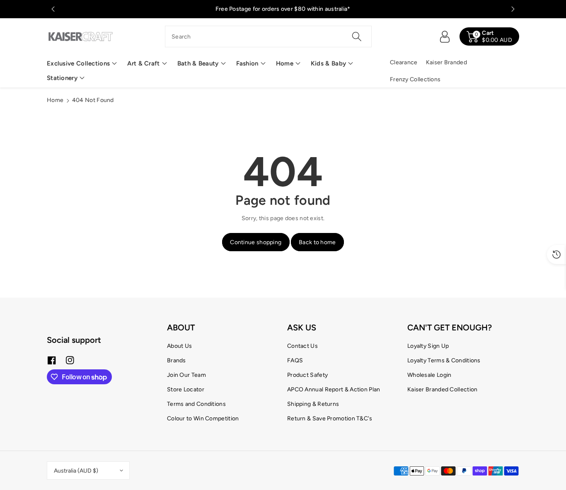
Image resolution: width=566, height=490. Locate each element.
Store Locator (185, 389)
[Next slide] (512, 9)
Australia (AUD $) (76, 470)
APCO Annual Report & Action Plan (333, 389)
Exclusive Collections (78, 63)
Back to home (317, 242)
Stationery (62, 78)
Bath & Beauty (198, 63)
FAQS (295, 360)
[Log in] (444, 36)
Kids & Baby (328, 63)
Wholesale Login (429, 374)
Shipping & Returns (313, 404)
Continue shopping (255, 242)
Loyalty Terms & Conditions (444, 360)
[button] (82, 63)
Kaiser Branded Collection (442, 389)
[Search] (356, 36)
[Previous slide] (53, 9)
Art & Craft (143, 63)
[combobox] (268, 36)
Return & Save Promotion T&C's (329, 418)
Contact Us (302, 345)
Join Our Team (186, 374)
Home (284, 63)
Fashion (247, 63)
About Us (179, 345)
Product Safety (307, 374)
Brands (176, 360)
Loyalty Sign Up (428, 345)
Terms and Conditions (196, 404)
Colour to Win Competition (203, 418)
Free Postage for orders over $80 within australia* (283, 8)
